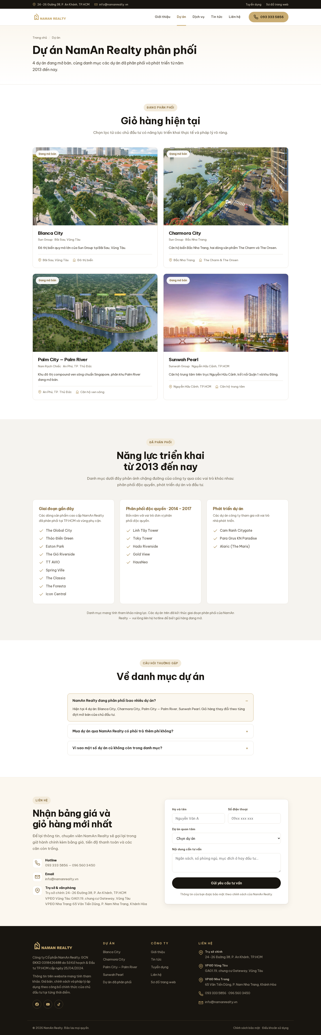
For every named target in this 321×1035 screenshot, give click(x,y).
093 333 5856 (272, 17)
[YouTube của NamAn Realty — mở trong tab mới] (47, 1004)
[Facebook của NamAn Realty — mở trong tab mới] (37, 1004)
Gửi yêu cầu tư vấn (226, 883)
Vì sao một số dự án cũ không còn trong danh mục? (117, 748)
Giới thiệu (162, 17)
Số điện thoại (238, 809)
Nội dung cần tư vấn (187, 849)
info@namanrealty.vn (113, 4)
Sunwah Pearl (113, 975)
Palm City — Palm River (120, 967)
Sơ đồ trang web (277, 4)
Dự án (181, 17)
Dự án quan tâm (183, 829)
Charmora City (114, 959)
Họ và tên (179, 809)
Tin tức (216, 17)
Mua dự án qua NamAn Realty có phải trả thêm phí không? (122, 731)
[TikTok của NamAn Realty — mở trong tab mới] (58, 1004)
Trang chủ (40, 38)
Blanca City (111, 952)
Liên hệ (234, 17)
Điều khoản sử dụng (275, 1028)
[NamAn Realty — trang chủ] (49, 17)
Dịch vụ (198, 17)
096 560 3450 (83, 865)
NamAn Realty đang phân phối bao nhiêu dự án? (114, 700)
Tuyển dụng (253, 4)
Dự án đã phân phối (117, 982)
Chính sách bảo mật (246, 1028)
